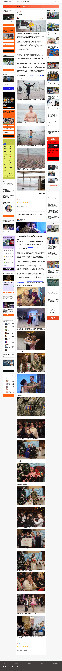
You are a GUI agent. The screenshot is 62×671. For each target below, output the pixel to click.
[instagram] (5, 666)
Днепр (18, 1)
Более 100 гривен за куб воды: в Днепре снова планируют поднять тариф (33, 6)
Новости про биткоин (9, 292)
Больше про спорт (53, 318)
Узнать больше (8, 107)
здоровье (18, 206)
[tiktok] (12, 666)
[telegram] (7, 666)
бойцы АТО (25, 650)
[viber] (10, 666)
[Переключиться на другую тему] (57, 1)
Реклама (28, 1)
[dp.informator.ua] (7, 1)
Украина (24, 1)
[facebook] (3, 666)
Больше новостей (53, 139)
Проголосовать (8, 50)
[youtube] (15, 666)
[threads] (17, 666)
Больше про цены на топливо (8, 269)
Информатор (27, 46)
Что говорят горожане (9, 70)
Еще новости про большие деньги (9, 396)
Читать (8, 314)
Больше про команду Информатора (53, 186)
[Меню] (12, 1)
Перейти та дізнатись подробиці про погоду (9, 89)
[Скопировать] (44, 18)
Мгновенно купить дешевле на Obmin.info (53, 158)
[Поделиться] (42, 18)
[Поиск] (58, 1)
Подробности (8, 24)
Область (21, 1)
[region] (8, 87)
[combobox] (5, 84)
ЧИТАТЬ (8, 371)
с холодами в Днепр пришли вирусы (35, 75)
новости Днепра (24, 206)
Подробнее (9, 215)
